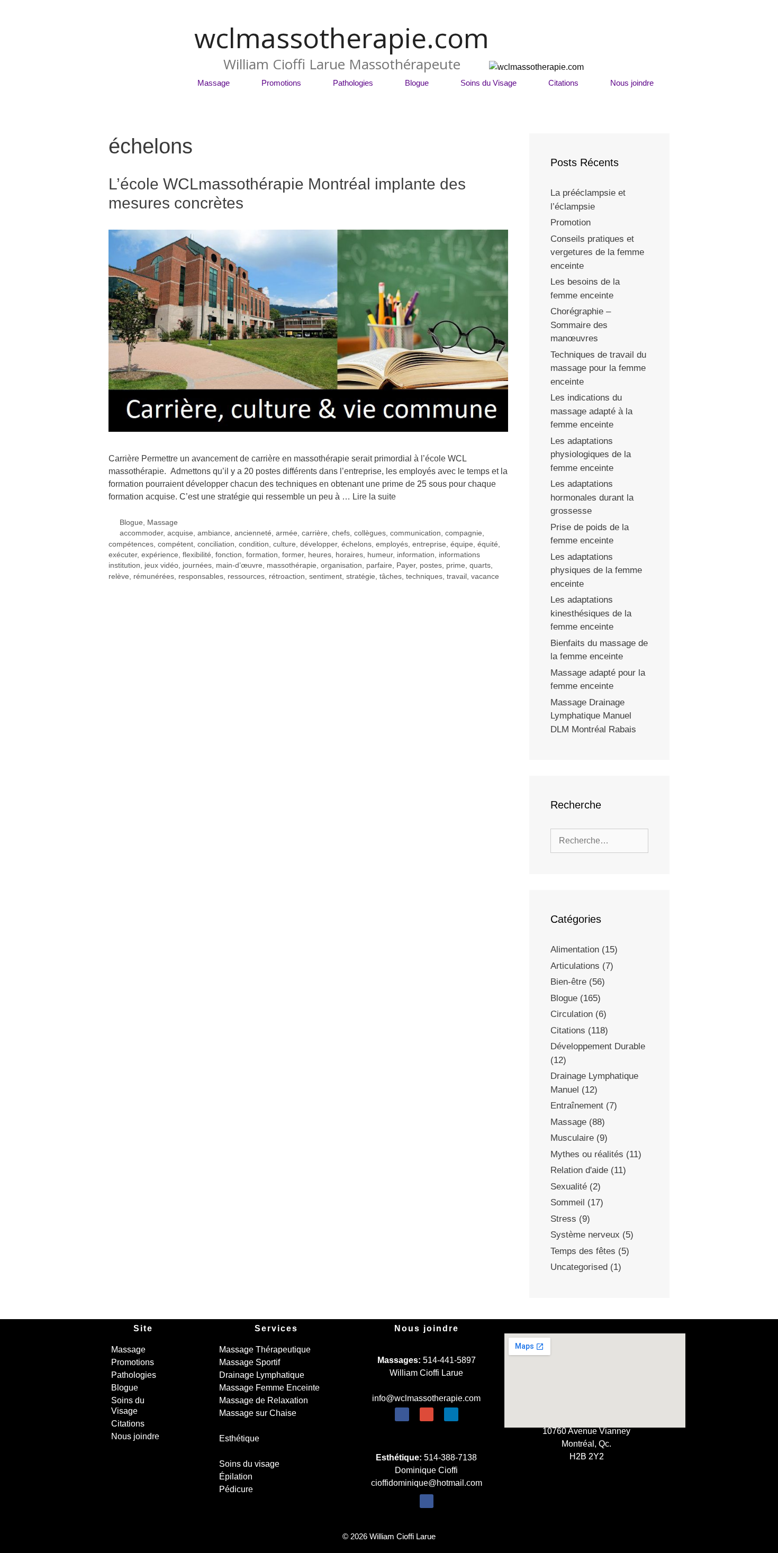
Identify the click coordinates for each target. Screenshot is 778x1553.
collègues (370, 533)
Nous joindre (632, 82)
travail (457, 576)
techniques (424, 576)
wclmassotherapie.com (341, 37)
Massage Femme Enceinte (269, 1387)
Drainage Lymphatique (261, 1374)
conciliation (215, 544)
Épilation (235, 1476)
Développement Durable (597, 1046)
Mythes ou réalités (586, 1154)
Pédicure (236, 1489)
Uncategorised (579, 1267)
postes (431, 565)
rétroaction (287, 576)
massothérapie (291, 565)
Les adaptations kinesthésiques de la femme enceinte (590, 613)
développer (318, 544)
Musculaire (572, 1138)
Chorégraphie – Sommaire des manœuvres (580, 324)
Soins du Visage (488, 82)
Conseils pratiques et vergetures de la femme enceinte (597, 252)
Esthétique (239, 1438)
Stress (563, 1219)
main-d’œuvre (239, 565)
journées (197, 565)
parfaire (379, 565)
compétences (130, 544)
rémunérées (153, 576)
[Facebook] (402, 1414)
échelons (356, 544)
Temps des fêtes (583, 1251)
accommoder (141, 533)
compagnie (463, 533)
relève (118, 576)
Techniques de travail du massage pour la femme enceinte (598, 368)
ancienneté (253, 533)
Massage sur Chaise (257, 1413)
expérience (159, 555)
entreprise (429, 544)
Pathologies (353, 82)
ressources (246, 576)
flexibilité (197, 555)
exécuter (122, 555)
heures (319, 555)
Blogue (417, 82)
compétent (175, 544)
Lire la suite (374, 496)
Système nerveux (585, 1235)
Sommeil (567, 1202)
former (293, 555)
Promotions (281, 82)
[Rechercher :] (599, 840)
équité (487, 544)
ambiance (213, 533)
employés (392, 544)
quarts (480, 565)
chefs (341, 533)
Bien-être (568, 982)
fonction (228, 555)
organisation (341, 565)
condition (254, 544)
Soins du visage (249, 1463)
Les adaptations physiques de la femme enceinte (596, 570)
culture (284, 544)
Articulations (575, 966)
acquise (180, 533)
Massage (213, 82)
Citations (563, 82)
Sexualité (568, 1187)
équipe (461, 544)
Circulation (571, 1014)
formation (262, 555)
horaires (349, 555)
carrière (315, 533)
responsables (200, 576)
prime (455, 565)
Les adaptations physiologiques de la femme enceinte (590, 454)
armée (286, 533)
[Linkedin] (451, 1414)
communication (415, 533)
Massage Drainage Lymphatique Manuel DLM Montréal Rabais (593, 715)
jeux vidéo (161, 565)
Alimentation (574, 949)
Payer (405, 565)
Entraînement (576, 1106)
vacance (485, 576)
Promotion (570, 222)
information (416, 555)
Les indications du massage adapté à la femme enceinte (591, 411)
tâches (390, 576)
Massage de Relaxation (263, 1400)
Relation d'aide (579, 1170)
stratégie (360, 576)
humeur (380, 555)
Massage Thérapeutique (265, 1349)
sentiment (325, 576)
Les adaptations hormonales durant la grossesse (592, 497)
